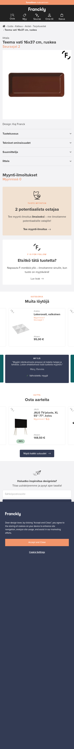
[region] (37, 625)
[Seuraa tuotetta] (66, 55)
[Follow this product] (12, 311)
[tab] (37, 133)
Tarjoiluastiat (39, 26)
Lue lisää (35, 278)
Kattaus (19, 26)
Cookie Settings (37, 552)
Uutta (10, 26)
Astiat (28, 26)
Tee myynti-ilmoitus (35, 229)
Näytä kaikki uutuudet (35, 453)
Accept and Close (37, 542)
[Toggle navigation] (12, 15)
